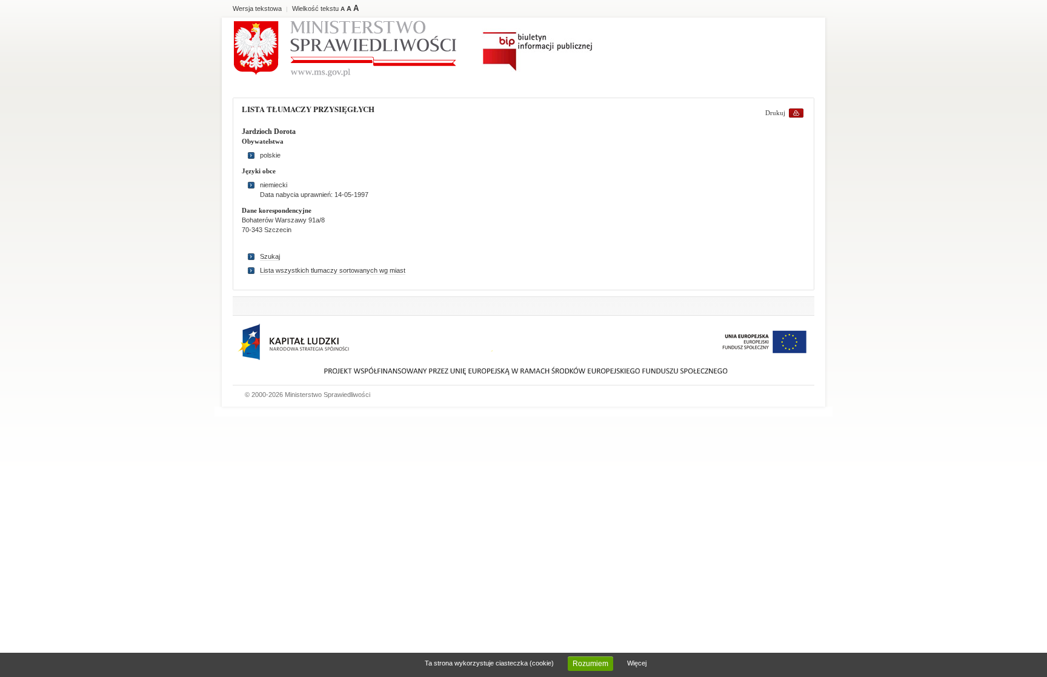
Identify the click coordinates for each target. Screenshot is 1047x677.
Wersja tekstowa (257, 8)
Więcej (636, 663)
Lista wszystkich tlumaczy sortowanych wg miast (332, 270)
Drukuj (775, 112)
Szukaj (270, 256)
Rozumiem (590, 663)
